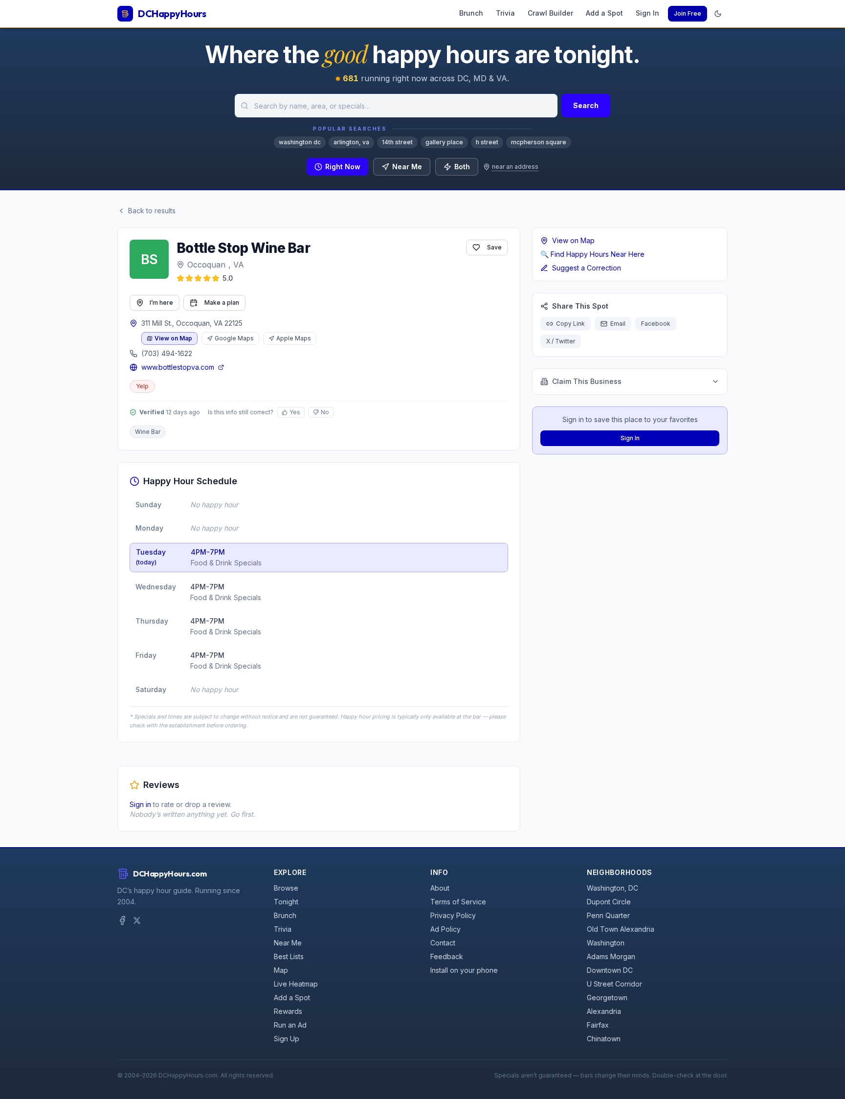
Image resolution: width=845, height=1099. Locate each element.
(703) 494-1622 (166, 353)
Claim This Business (587, 381)
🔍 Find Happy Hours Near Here (592, 254)
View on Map (173, 338)
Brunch (471, 13)
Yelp (142, 386)
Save (494, 247)
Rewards (288, 1011)
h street (487, 142)
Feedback (446, 956)
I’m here (161, 302)
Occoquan (206, 264)
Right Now (342, 166)
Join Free (687, 13)
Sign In (647, 13)
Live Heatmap (296, 984)
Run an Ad (290, 1025)
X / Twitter (560, 341)
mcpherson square (538, 142)
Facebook (655, 323)
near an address (515, 166)
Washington (605, 943)
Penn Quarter (608, 915)
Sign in (140, 804)
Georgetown (607, 997)
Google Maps (234, 338)
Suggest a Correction (586, 268)
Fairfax (598, 1025)
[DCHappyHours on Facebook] (122, 920)
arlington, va (351, 142)
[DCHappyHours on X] (137, 920)
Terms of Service (458, 901)
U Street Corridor (614, 984)
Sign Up (286, 1038)
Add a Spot (604, 13)
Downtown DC (610, 970)
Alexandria (604, 1011)
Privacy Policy (453, 915)
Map (281, 970)
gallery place (444, 142)
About (439, 888)
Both (462, 166)
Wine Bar (147, 431)
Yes (294, 412)
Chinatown (604, 1038)
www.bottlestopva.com (177, 367)
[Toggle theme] (718, 13)
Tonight (286, 901)
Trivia (505, 13)
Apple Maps (293, 338)
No (325, 412)
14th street (397, 142)
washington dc (300, 142)
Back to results (152, 210)
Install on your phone (464, 970)
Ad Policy (445, 929)
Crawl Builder (550, 13)
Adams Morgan (611, 956)
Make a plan (221, 302)
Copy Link (570, 323)
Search (586, 105)
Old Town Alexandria (620, 929)
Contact (442, 943)
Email (617, 323)
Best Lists (289, 956)
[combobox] (396, 105)
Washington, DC (612, 888)
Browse (286, 888)
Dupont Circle (609, 901)
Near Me (407, 166)
